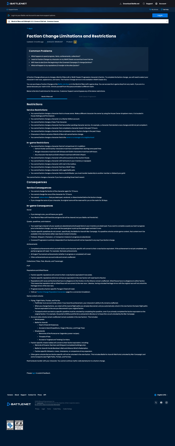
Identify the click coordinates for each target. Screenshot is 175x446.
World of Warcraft (47, 96)
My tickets (154, 9)
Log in (160, 15)
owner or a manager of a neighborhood (80, 137)
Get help (166, 9)
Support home (13, 9)
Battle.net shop (63, 84)
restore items (44, 197)
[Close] (167, 21)
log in (34, 373)
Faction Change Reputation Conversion (51, 292)
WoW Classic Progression (87, 96)
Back (30, 28)
